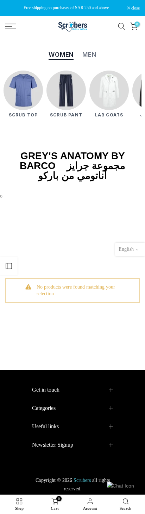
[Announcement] (66, 7)
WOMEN (61, 54)
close (135, 8)
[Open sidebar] (9, 266)
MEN (89, 54)
